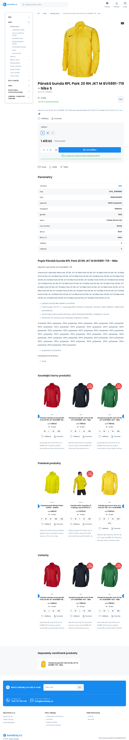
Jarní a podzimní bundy (18, 34)
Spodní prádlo (15, 69)
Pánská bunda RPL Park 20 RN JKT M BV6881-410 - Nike (81, 419)
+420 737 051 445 (19, 701)
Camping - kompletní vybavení (16, 97)
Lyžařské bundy (17, 38)
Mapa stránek (14, 739)
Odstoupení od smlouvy (54, 716)
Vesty (14, 50)
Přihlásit (80, 687)
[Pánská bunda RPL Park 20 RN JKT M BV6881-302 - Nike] (109, 395)
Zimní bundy (16, 53)
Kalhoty (12, 57)
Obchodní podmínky (53, 725)
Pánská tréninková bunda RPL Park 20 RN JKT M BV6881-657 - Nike (52, 419)
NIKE (120, 99)
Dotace (90, 716)
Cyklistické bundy (18, 30)
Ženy (9, 17)
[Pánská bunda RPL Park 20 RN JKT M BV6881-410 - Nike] (81, 395)
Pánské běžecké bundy (17, 43)
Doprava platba (51, 722)
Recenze (91, 719)
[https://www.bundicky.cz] (38, 13)
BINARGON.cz (121, 738)
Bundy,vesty (54, 13)
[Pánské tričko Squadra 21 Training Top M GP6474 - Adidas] (81, 483)
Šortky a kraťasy (15, 66)
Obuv (10, 86)
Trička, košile (14, 76)
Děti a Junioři (13, 81)
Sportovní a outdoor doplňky (15, 91)
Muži (45, 13)
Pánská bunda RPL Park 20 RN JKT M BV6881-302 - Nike (109, 419)
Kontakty (49, 719)
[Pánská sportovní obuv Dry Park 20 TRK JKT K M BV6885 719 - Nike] (109, 483)
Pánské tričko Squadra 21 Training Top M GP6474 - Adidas (80, 507)
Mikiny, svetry (14, 60)
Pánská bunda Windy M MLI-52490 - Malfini (52, 507)
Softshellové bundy (19, 47)
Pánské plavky (15, 63)
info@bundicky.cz (44, 701)
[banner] (10, 4)
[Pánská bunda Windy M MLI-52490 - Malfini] (52, 483)
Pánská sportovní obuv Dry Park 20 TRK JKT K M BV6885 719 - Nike (109, 507)
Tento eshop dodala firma (107, 738)
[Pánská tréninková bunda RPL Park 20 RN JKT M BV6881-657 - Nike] (52, 395)
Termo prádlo (15, 73)
